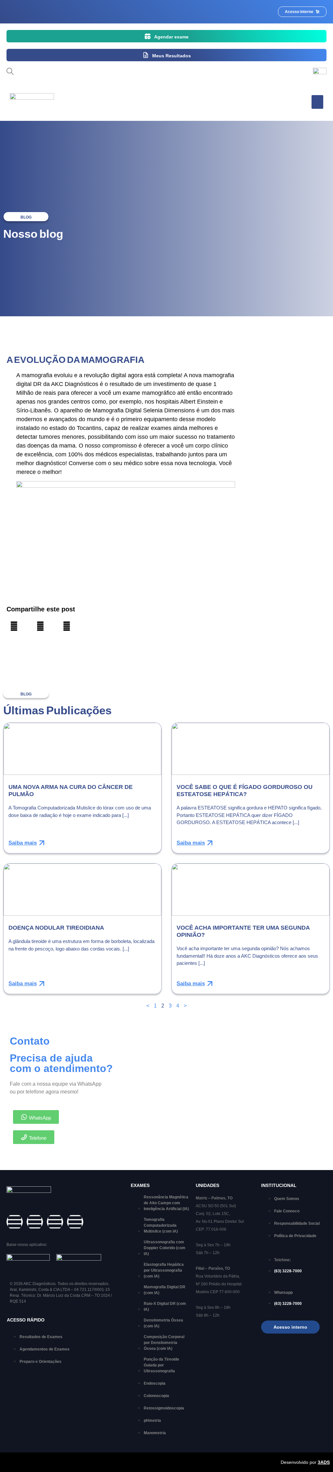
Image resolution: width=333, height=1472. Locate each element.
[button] (317, 102)
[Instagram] (35, 1222)
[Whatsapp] (55, 1222)
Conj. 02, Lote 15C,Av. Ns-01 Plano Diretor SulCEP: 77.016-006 (220, 1221)
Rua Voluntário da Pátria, (218, 1276)
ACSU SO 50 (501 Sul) (216, 1206)
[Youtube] (75, 1222)
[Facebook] (15, 1222)
